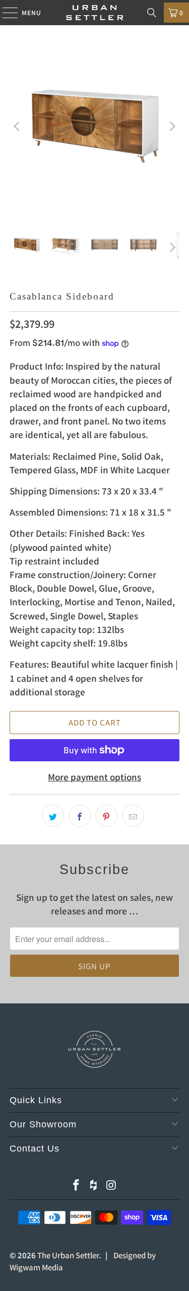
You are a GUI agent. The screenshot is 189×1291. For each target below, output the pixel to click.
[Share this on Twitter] (53, 816)
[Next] (172, 126)
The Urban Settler (68, 1255)
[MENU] (5, 13)
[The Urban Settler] (94, 12)
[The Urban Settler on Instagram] (111, 1185)
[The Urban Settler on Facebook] (76, 1185)
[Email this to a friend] (133, 816)
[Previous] (17, 126)
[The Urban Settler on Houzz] (94, 1185)
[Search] (151, 13)
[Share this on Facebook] (80, 816)
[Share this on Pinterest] (106, 816)
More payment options (94, 776)
